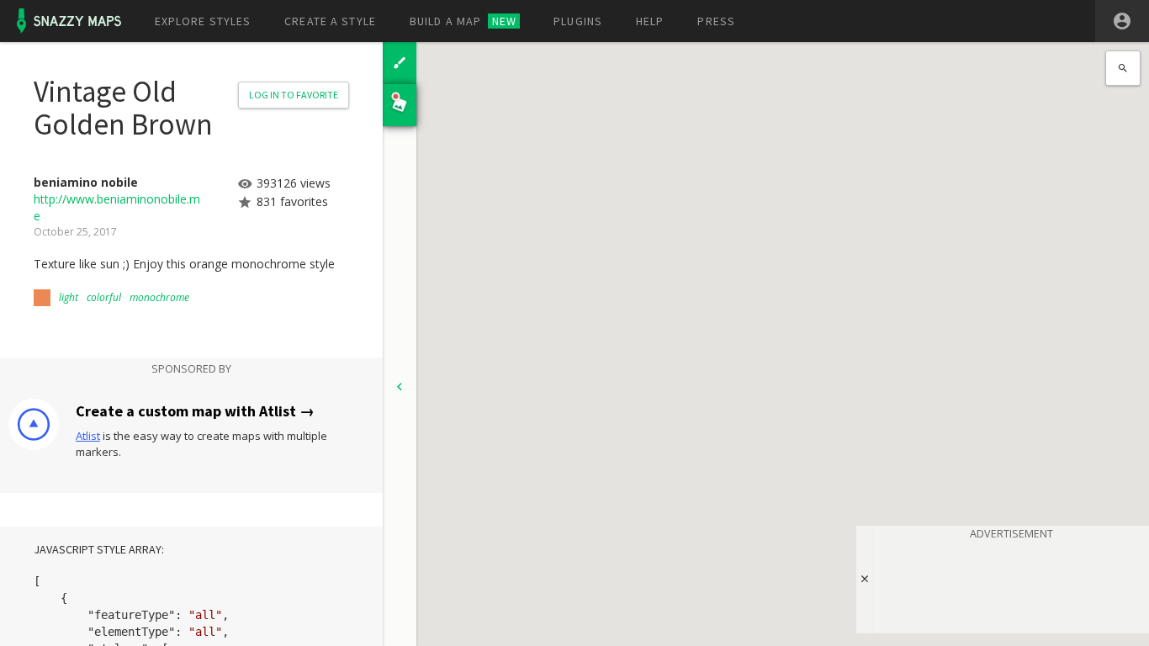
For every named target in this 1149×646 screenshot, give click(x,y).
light (68, 297)
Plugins (577, 21)
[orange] (42, 297)
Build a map (463, 21)
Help (650, 21)
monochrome (159, 297)
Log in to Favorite (293, 94)
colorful (104, 297)
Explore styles (203, 21)
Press (716, 21)
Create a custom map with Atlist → (195, 411)
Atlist (88, 435)
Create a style (330, 21)
